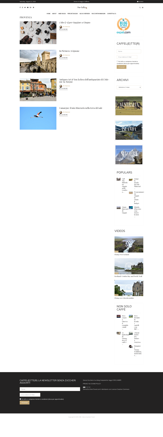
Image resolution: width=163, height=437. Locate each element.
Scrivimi (141, 1)
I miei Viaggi (62, 13)
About (54, 13)
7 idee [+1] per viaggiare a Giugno (72, 22)
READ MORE (63, 29)
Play (119, 229)
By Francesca (66, 26)
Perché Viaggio (73, 13)
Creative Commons (123, 322)
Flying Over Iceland (119, 233)
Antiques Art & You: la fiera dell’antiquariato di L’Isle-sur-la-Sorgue (84, 78)
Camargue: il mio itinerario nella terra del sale (78, 105)
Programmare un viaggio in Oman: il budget (138, 193)
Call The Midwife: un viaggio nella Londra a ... (124, 184)
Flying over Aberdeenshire (139, 233)
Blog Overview (85, 13)
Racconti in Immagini (98, 13)
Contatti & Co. (111, 13)
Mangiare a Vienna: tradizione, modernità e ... (137, 284)
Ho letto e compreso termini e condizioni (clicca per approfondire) (42, 332)
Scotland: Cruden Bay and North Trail (129, 235)
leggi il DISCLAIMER (115, 313)
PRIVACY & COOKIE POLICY (92, 317)
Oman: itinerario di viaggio (124, 203)
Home (48, 13)
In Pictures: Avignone (68, 50)
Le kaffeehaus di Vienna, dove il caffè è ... (137, 273)
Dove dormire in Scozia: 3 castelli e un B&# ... (137, 262)
